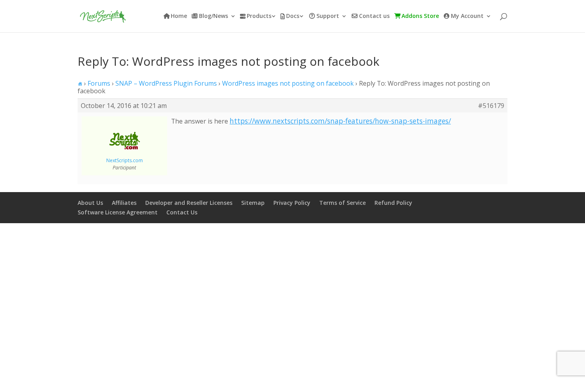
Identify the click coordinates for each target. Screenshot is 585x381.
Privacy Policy (291, 202)
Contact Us (181, 212)
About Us (90, 202)
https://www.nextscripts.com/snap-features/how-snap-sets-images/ (340, 121)
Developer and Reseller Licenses (188, 202)
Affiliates (124, 202)
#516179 (491, 105)
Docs (292, 16)
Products (259, 16)
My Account (467, 16)
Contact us (374, 16)
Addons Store (420, 16)
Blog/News (213, 16)
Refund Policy (393, 202)
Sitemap (253, 202)
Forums (99, 83)
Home (179, 16)
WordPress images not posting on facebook (288, 83)
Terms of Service (342, 202)
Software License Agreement (118, 212)
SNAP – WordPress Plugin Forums (166, 83)
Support (327, 16)
